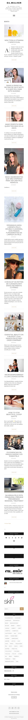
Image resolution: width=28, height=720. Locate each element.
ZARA (17, 661)
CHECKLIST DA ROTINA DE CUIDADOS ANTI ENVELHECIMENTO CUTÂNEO (14, 284)
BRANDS (12, 625)
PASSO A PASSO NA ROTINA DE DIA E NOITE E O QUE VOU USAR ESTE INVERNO (14, 88)
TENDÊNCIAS (7, 658)
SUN (6, 656)
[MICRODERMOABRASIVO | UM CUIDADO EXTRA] (14, 365)
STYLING (20, 653)
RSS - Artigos (7, 679)
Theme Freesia (16, 716)
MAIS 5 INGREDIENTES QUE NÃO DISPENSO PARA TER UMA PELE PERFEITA (14, 179)
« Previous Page (7, 523)
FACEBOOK (14, 546)
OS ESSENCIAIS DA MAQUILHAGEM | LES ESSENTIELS (14, 454)
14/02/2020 (13, 44)
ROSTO (10, 646)
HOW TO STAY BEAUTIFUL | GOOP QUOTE (14, 414)
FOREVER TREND (14, 635)
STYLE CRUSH (16, 651)
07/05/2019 (13, 458)
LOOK (19, 641)
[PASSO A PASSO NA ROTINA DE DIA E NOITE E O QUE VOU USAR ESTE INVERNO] (14, 75)
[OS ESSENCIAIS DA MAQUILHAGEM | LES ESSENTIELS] (14, 442)
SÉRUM (10, 656)
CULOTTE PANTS (8, 633)
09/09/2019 (13, 289)
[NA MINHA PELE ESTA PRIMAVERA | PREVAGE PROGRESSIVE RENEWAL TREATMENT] (14, 485)
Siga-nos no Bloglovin (14, 713)
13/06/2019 (13, 378)
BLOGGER (7, 625)
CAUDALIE (7, 628)
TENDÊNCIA (16, 656)
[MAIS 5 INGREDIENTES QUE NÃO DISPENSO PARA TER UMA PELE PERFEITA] (14, 161)
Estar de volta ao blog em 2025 (15, 582)
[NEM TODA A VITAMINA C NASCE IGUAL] (14, 30)
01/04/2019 (13, 503)
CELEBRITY (13, 628)
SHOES (21, 646)
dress (15, 633)
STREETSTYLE (14, 648)
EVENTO (6, 635)
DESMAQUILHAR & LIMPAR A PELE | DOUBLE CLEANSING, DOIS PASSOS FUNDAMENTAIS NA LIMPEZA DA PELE (14, 230)
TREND (14, 658)
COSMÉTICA (7, 630)
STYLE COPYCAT (8, 651)
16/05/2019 (13, 418)
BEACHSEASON (16, 620)
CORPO (19, 628)
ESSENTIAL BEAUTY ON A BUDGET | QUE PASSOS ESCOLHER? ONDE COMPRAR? (14, 337)
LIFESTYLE (13, 641)
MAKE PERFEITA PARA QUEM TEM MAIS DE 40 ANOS (14, 126)
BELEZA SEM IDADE (14, 623)
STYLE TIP (14, 653)
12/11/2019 (13, 130)
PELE (6, 646)
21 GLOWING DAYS (9, 618)
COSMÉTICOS (15, 630)
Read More (14, 59)
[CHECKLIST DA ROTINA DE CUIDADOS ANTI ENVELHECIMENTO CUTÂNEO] (14, 266)
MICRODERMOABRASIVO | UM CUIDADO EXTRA (14, 376)
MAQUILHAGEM (19, 643)
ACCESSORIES (17, 618)
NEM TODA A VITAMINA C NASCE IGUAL (14, 41)
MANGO (11, 643)
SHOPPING (7, 648)
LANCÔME (7, 641)
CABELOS (18, 625)
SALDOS (16, 646)
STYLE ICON (7, 653)
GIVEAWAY (7, 638)
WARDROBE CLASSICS (9, 661)
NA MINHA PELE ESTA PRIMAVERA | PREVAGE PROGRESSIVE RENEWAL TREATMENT (14, 498)
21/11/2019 (13, 93)
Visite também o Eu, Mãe (14, 711)
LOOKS (6, 643)
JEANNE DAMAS (15, 638)
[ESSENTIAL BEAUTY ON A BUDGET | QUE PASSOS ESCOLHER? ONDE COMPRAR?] (14, 322)
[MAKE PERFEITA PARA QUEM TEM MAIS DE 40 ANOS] (14, 116)
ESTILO (19, 633)
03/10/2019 (13, 184)
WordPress (15, 718)
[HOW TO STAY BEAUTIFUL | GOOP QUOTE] (14, 402)
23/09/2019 (13, 236)
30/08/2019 (13, 342)
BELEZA (6, 623)
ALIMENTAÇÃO (8, 620)
